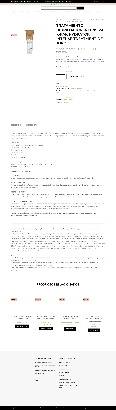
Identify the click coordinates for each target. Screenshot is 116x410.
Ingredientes (32, 125)
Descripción (16, 125)
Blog (36, 380)
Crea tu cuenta (68, 4)
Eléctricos (68, 11)
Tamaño (59, 67)
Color (59, 11)
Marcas (21, 11)
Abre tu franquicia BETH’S (67, 382)
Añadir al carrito (77, 76)
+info (70, 1)
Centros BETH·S (99, 1)
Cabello (38, 11)
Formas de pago (64, 372)
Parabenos (64, 94)
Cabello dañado (81, 90)
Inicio (58, 19)
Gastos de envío (64, 362)
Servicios (88, 11)
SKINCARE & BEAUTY (49, 11)
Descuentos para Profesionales (45, 377)
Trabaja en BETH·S (65, 379)
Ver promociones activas (43, 359)
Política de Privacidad (60, 408)
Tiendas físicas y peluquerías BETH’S (68, 386)
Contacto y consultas (67, 359)
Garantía (62, 376)
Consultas (98, 11)
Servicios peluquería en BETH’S (45, 370)
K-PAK (66, 102)
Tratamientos (39, 373)
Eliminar (68, 71)
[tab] (18, 125)
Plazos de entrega (65, 369)
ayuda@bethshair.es (43, 267)
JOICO (62, 102)
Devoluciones (63, 365)
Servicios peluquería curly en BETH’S (45, 366)
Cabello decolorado (92, 90)
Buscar (80, 8)
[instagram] (95, 364)
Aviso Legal (84, 408)
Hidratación (73, 88)
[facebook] (93, 364)
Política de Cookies (47, 408)
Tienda (15, 11)
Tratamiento (66, 19)
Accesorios (78, 11)
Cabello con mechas (71, 90)
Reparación (80, 88)
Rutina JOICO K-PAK (66, 99)
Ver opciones (70, 328)
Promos (29, 11)
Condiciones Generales (73, 408)
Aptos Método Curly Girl (43, 362)
